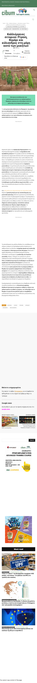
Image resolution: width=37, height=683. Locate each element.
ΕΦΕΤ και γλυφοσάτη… (7, 428)
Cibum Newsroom (8, 52)
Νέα (7, 23)
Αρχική (4, 23)
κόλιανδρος (13, 307)
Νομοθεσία (5, 572)
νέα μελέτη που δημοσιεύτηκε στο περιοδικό (18, 190)
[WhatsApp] (21, 316)
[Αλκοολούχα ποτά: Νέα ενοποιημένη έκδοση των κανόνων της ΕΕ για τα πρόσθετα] (18, 617)
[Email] (34, 316)
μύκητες (5, 307)
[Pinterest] (17, 316)
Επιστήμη (24, 29)
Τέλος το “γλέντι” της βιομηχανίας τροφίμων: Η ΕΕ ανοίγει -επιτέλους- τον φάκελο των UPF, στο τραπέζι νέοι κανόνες (18, 575)
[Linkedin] (26, 316)
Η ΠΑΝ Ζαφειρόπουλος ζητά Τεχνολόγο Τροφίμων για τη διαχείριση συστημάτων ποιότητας (28, 426)
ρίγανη (21, 305)
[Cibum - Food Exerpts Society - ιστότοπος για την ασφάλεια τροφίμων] (16, 11)
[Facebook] (9, 316)
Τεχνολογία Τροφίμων (9, 599)
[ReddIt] (30, 316)
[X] (13, 316)
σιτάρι (15, 305)
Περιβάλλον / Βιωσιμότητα (12, 29)
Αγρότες (22, 26)
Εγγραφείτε (19, 391)
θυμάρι (28, 305)
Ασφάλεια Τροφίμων (13, 23)
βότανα (10, 305)
